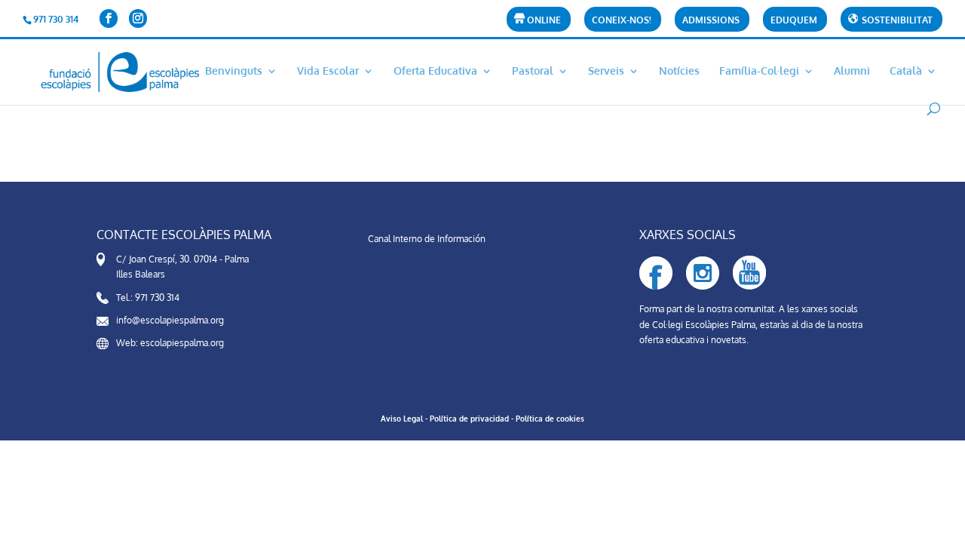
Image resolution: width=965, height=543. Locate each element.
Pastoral (532, 71)
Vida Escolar (328, 71)
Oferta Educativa (435, 71)
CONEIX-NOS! (621, 21)
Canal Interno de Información (427, 238)
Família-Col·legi (759, 71)
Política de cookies (550, 418)
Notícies (679, 71)
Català (906, 71)
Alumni (852, 71)
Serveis (606, 71)
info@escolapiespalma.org (170, 320)
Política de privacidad (469, 418)
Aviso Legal (402, 418)
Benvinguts (233, 71)
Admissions (711, 21)
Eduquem (793, 21)
